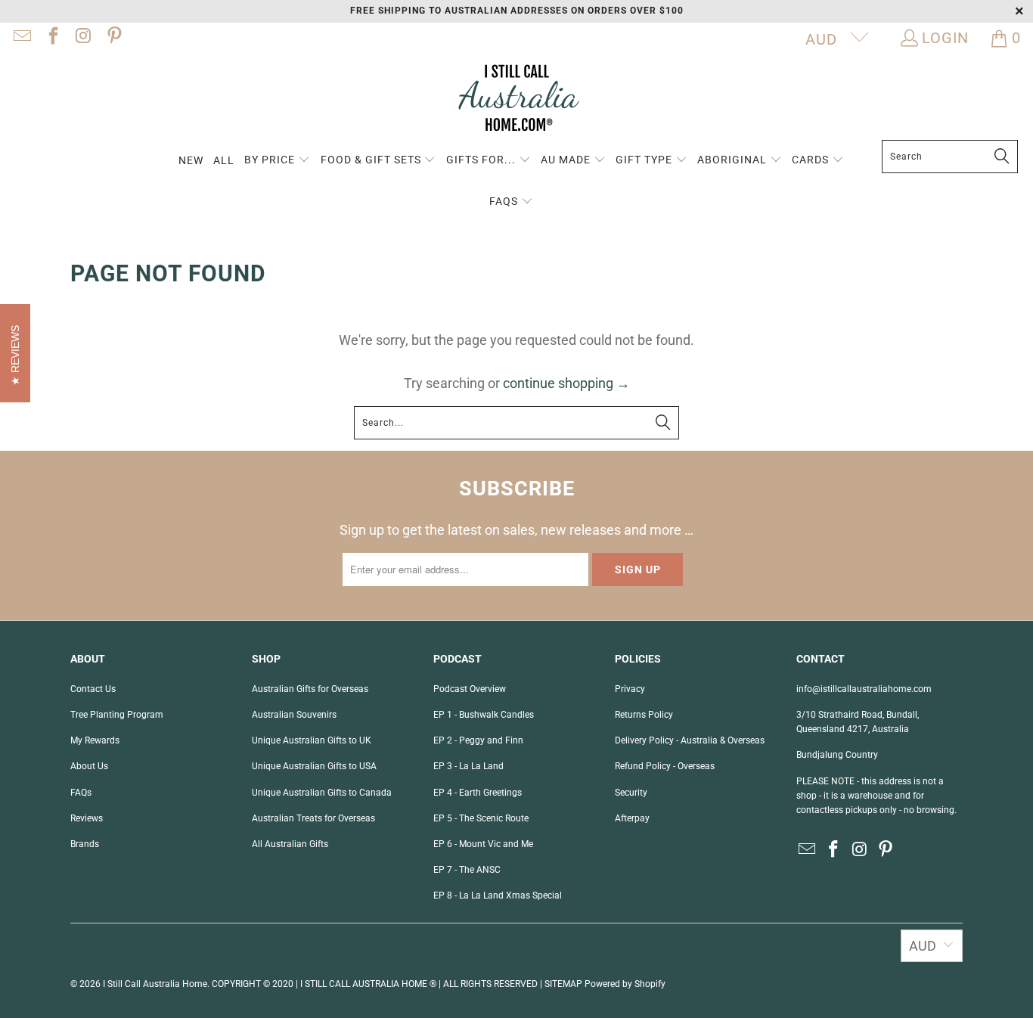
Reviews (86, 818)
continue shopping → (566, 383)
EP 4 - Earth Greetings (477, 792)
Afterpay (632, 818)
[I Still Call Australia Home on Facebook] (51, 38)
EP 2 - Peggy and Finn (478, 740)
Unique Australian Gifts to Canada (322, 792)
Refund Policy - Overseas (665, 766)
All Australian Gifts (290, 844)
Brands (84, 844)
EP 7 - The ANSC (467, 869)
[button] (277, 161)
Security (631, 792)
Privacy (630, 689)
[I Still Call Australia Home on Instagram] (82, 38)
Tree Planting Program (116, 714)
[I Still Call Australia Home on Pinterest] (113, 38)
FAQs (81, 792)
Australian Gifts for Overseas (310, 689)
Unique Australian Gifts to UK (311, 740)
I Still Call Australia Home (155, 984)
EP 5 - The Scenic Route (481, 818)
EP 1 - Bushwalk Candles (483, 714)
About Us (89, 766)
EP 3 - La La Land (468, 766)
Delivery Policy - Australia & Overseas (690, 740)
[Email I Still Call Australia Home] (21, 38)
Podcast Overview (469, 689)
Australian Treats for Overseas (313, 818)
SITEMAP (563, 984)
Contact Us (93, 689)
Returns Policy (644, 714)
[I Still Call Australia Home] (516, 100)
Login (945, 38)
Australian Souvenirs (294, 714)
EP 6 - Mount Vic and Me (483, 844)
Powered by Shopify (625, 984)
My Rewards (94, 740)
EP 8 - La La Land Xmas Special (497, 895)
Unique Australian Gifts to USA (314, 766)
